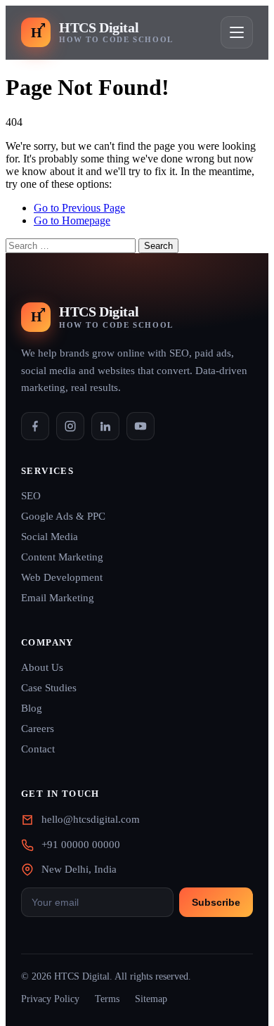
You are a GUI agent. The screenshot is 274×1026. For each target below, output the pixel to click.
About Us (42, 667)
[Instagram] (70, 426)
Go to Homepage (72, 220)
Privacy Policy (50, 999)
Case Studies (49, 687)
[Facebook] (35, 426)
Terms (107, 999)
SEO (31, 495)
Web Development (62, 577)
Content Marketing (62, 557)
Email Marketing (57, 597)
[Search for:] (72, 245)
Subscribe (216, 902)
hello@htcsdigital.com (90, 819)
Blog (31, 708)
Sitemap (151, 999)
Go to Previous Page (79, 208)
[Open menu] (237, 32)
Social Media (49, 536)
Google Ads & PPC (63, 516)
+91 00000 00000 (80, 844)
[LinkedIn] (105, 426)
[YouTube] (140, 426)
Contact (38, 749)
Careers (37, 728)
